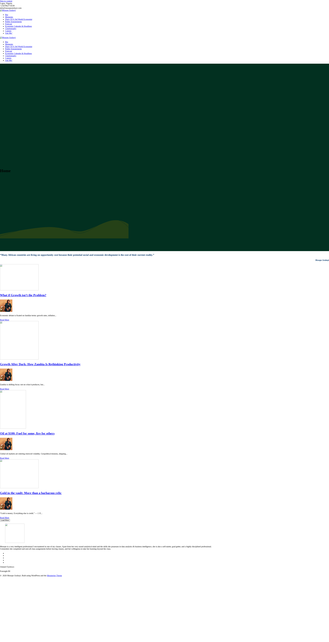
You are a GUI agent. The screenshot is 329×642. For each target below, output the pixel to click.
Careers (8, 31)
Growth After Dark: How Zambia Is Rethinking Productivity (40, 364)
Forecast (8, 24)
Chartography (10, 28)
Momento (9, 17)
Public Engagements (13, 22)
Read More (4, 320)
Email (8, 622)
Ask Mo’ (8, 33)
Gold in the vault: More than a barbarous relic (31, 493)
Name (8, 614)
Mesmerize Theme (54, 575)
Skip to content (6, 1)
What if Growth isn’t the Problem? (23, 295)
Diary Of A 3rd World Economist (18, 19)
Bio (6, 15)
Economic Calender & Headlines (18, 26)
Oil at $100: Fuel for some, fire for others (27, 433)
